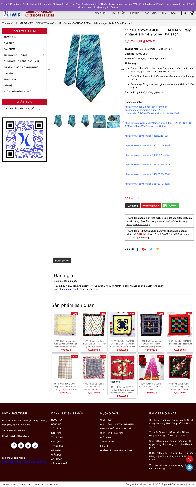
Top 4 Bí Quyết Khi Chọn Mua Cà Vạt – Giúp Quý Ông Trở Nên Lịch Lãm (170, 433)
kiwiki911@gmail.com (19, 435)
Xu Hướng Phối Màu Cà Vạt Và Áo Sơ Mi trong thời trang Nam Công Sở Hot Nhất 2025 (171, 423)
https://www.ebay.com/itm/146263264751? (147, 164)
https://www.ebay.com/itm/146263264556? (147, 173)
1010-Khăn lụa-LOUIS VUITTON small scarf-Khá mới (151, 386)
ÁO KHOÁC (56, 459)
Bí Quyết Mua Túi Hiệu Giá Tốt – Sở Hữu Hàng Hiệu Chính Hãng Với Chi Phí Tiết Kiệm (171, 456)
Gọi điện (172, 205)
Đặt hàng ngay (151, 205)
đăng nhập (70, 288)
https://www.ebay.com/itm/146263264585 (147, 135)
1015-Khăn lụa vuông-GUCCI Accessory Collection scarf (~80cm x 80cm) (151, 343)
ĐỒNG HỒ (56, 424)
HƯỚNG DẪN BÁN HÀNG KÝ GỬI (116, 450)
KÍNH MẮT (56, 432)
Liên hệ (135, 13)
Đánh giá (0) (62, 260)
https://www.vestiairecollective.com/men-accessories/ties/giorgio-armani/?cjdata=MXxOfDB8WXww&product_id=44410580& (152, 110)
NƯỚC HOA (56, 419)
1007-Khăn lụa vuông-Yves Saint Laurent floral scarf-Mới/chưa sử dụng (65, 343)
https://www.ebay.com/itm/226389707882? (147, 183)
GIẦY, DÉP (56, 454)
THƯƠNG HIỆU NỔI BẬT (15, 55)
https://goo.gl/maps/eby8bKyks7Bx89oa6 (24, 461)
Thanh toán (169, 13)
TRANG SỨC (57, 445)
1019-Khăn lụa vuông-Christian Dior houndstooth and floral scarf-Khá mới (93, 386)
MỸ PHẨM (56, 450)
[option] (85, 69)
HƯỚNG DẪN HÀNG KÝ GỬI (17, 91)
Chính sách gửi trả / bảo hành (21, 61)
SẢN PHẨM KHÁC (60, 463)
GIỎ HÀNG (9, 73)
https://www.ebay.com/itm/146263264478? (147, 145)
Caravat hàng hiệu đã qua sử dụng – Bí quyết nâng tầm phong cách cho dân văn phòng (171, 444)
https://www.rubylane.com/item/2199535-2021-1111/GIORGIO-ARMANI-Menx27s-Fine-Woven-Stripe (158, 124)
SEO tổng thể (162, 484)
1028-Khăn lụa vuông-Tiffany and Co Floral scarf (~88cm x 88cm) (94, 343)
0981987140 (189, 467)
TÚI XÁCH (56, 428)
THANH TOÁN (10, 79)
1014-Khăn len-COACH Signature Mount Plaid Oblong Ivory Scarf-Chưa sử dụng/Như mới (65, 386)
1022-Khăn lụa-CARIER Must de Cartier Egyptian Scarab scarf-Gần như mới (122, 343)
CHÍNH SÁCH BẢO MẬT (111, 432)
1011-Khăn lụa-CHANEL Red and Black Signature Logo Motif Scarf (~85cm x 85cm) (122, 389)
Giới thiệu (100, 13)
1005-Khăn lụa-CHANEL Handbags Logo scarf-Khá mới (180, 343)
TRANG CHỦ (10, 36)
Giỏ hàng (151, 13)
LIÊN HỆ (8, 85)
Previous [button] (49, 69)
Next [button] (122, 69)
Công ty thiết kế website (138, 484)
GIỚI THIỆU (9, 43)
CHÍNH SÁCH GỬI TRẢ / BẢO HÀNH (117, 424)
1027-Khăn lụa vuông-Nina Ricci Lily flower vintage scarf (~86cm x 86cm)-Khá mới (180, 386)
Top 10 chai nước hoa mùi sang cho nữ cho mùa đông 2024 (170, 466)
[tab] (62, 260)
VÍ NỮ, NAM (57, 437)
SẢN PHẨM (118, 13)
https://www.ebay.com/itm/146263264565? (147, 154)
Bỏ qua (114, 7)
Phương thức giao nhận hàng (21, 67)
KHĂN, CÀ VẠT (58, 441)
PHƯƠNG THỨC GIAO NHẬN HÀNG (117, 428)
